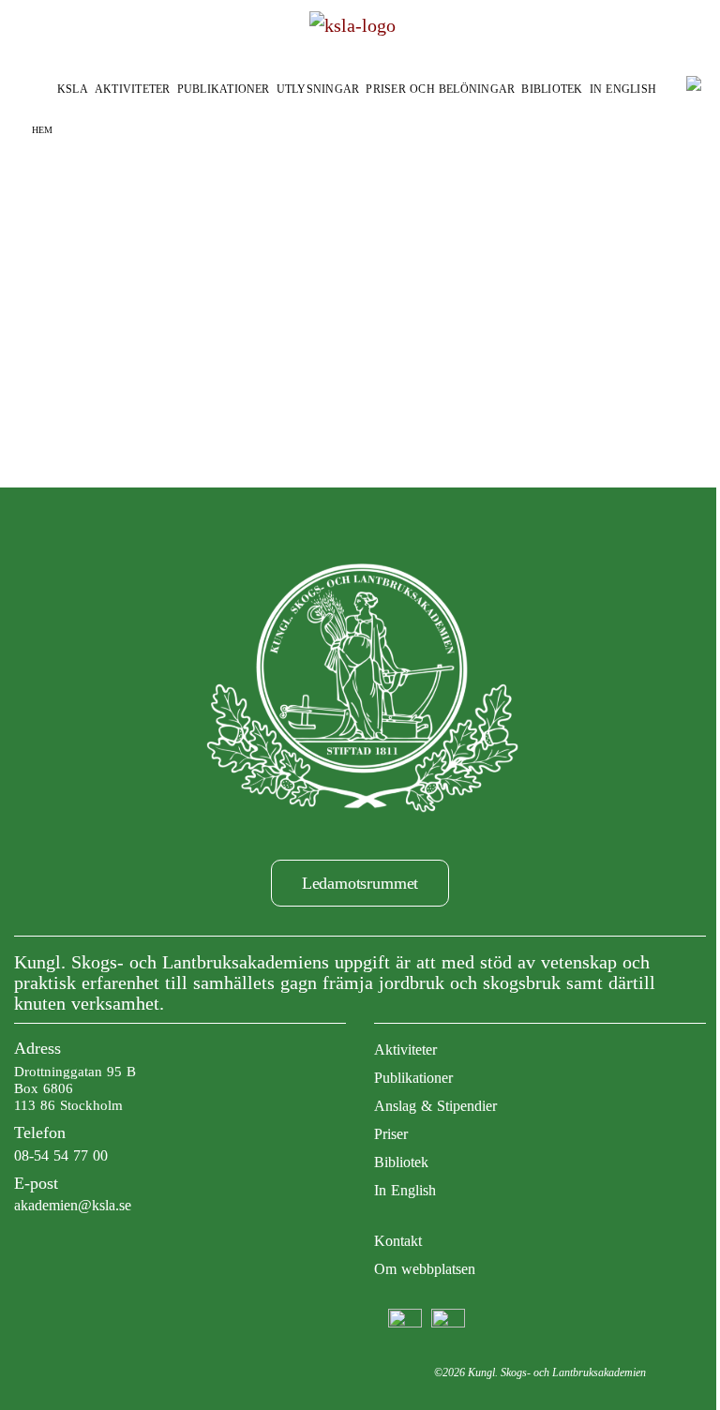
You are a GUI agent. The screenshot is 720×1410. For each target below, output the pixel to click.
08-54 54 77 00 (61, 1155)
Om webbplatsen (424, 1269)
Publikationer (223, 89)
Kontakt (398, 1241)
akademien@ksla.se (72, 1205)
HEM (42, 130)
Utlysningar (318, 89)
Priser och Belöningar (440, 89)
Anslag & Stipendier (435, 1106)
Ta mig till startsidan (360, 299)
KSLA (72, 89)
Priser (391, 1134)
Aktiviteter (133, 89)
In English (623, 89)
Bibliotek (551, 89)
